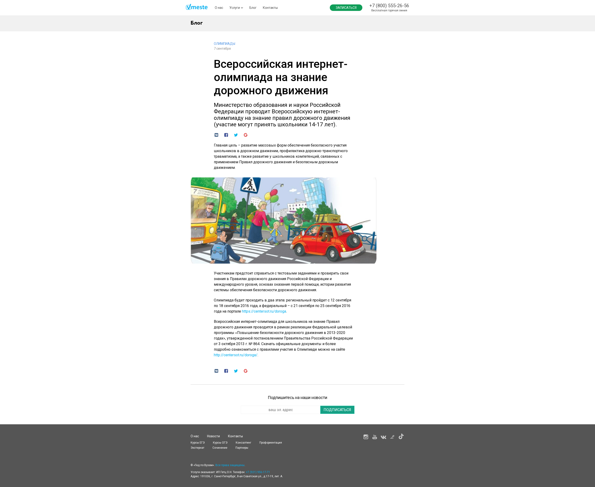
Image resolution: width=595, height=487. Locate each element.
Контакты (270, 8)
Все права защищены (230, 465)
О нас (219, 8)
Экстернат (197, 447)
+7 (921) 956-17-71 (258, 472)
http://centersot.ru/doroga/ (236, 355)
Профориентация (270, 442)
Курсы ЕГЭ (198, 442)
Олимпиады (224, 44)
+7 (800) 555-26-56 (389, 5)
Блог (253, 8)
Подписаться (337, 410)
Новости (213, 436)
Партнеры (241, 447)
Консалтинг (243, 442)
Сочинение (219, 447)
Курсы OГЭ (220, 442)
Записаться (346, 8)
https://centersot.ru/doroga (264, 311)
